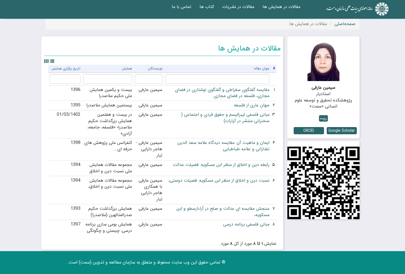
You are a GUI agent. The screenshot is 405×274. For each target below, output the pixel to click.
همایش (127, 68)
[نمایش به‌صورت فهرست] (52, 61)
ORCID (308, 131)
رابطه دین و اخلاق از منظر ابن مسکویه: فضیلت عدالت (221, 164)
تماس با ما (181, 6)
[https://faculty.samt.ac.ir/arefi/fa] (323, 183)
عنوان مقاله (261, 68)
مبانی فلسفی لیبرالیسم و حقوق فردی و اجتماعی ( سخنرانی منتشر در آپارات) (225, 117)
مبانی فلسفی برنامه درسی (246, 224)
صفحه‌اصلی (344, 23)
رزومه (323, 118)
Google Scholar (341, 131)
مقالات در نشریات (238, 6)
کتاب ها (206, 6)
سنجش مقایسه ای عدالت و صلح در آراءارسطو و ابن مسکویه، (222, 211)
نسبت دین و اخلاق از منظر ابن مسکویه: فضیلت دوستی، (218, 180)
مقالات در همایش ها (281, 6)
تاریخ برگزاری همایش (66, 68)
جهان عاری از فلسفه (251, 105)
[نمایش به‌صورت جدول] (46, 61)
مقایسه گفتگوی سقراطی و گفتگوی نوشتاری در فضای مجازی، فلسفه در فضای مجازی (222, 93)
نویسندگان (155, 68)
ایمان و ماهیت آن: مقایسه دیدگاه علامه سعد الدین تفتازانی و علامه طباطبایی (223, 145)
